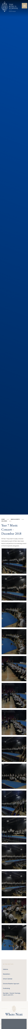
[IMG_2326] (14, 830)
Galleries (4, 521)
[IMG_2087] (14, 588)
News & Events (15, 519)
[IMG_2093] (14, 722)
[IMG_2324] (14, 803)
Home (3, 519)
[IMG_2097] (14, 776)
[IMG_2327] (14, 856)
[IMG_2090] (14, 641)
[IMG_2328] (14, 883)
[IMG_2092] (14, 695)
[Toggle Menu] (24, 5)
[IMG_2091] (14, 668)
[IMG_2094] (14, 749)
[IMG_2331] (14, 937)
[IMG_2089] (14, 614)
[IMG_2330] (14, 910)
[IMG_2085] (14, 561)
